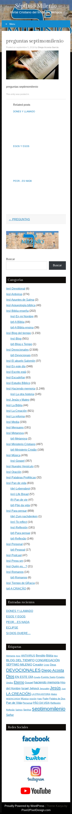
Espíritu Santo (48, 677)
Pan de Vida (14, 702)
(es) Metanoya (15, 433)
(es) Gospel (17, 460)
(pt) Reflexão (18, 538)
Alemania (10, 656)
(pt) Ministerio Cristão (23, 449)
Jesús (55, 688)
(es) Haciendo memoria (20, 388)
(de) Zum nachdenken (24, 516)
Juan (64, 689)
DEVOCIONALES (23, 670)
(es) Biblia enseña (17, 310)
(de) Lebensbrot (20, 488)
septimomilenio (48, 709)
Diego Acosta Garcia (48, 47)
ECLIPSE (12, 627)
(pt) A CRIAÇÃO (16, 588)
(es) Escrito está (16, 371)
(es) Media (12, 421)
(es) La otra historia (22, 394)
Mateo (54, 694)
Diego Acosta (52, 670)
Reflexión (55, 703)
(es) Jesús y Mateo (17, 399)
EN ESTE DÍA (24, 676)
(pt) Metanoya (18, 438)
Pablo (39, 699)
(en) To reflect (18, 521)
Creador (38, 664)
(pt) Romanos (18, 577)
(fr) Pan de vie (19, 499)
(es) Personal (14, 544)
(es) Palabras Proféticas (21, 477)
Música (25, 698)
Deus (53, 664)
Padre (46, 698)
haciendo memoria (47, 682)
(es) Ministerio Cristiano (20, 444)
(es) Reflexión (19, 527)
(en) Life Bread (19, 494)
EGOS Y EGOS (21, 146)
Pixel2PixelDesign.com (36, 810)
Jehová (34, 688)
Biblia (49, 655)
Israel (25, 688)
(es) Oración (13, 471)
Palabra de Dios (57, 698)
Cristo (46, 665)
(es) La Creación (16, 410)
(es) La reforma (15, 416)
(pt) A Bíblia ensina (22, 327)
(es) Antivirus (14, 294)
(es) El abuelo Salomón (20, 360)
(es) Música (13, 455)
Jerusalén (44, 688)
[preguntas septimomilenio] (32, 78)
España (37, 677)
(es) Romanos (15, 571)
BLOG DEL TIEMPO (20, 660)
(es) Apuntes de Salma (20, 299)
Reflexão (10, 710)
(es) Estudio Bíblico (18, 383)
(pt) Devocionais (20, 355)
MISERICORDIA (13, 699)
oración (33, 699)
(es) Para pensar (16, 510)
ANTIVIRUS (28, 655)
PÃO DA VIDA (41, 702)
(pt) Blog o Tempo (21, 344)
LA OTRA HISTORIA (40, 694)
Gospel (29, 682)
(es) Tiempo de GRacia (20, 583)
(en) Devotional (15, 288)
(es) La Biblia (14, 405)
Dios (10, 676)
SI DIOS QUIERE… (18, 633)
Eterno (19, 682)
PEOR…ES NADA (22, 180)
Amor (18, 656)
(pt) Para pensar (20, 533)
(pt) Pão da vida (20, 505)
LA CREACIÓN (18, 694)
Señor (10, 715)
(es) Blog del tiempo (18, 333)
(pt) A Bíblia (17, 321)
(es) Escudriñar (15, 377)
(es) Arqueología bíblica (20, 305)
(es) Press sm (14, 560)
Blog (56, 656)
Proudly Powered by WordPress (24, 805)
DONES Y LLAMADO (24, 111)
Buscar (10, 259)
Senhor (27, 709)
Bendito (40, 655)
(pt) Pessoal (17, 549)
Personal (27, 703)
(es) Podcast (14, 555)
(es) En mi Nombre (22, 316)
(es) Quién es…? (16, 566)
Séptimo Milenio (36, 6)
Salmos (19, 710)
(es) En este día (16, 366)
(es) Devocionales (17, 349)
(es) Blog (15, 338)
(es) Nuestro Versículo (20, 466)
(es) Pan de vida (16, 483)
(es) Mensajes (15, 427)
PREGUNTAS (19, 219)
